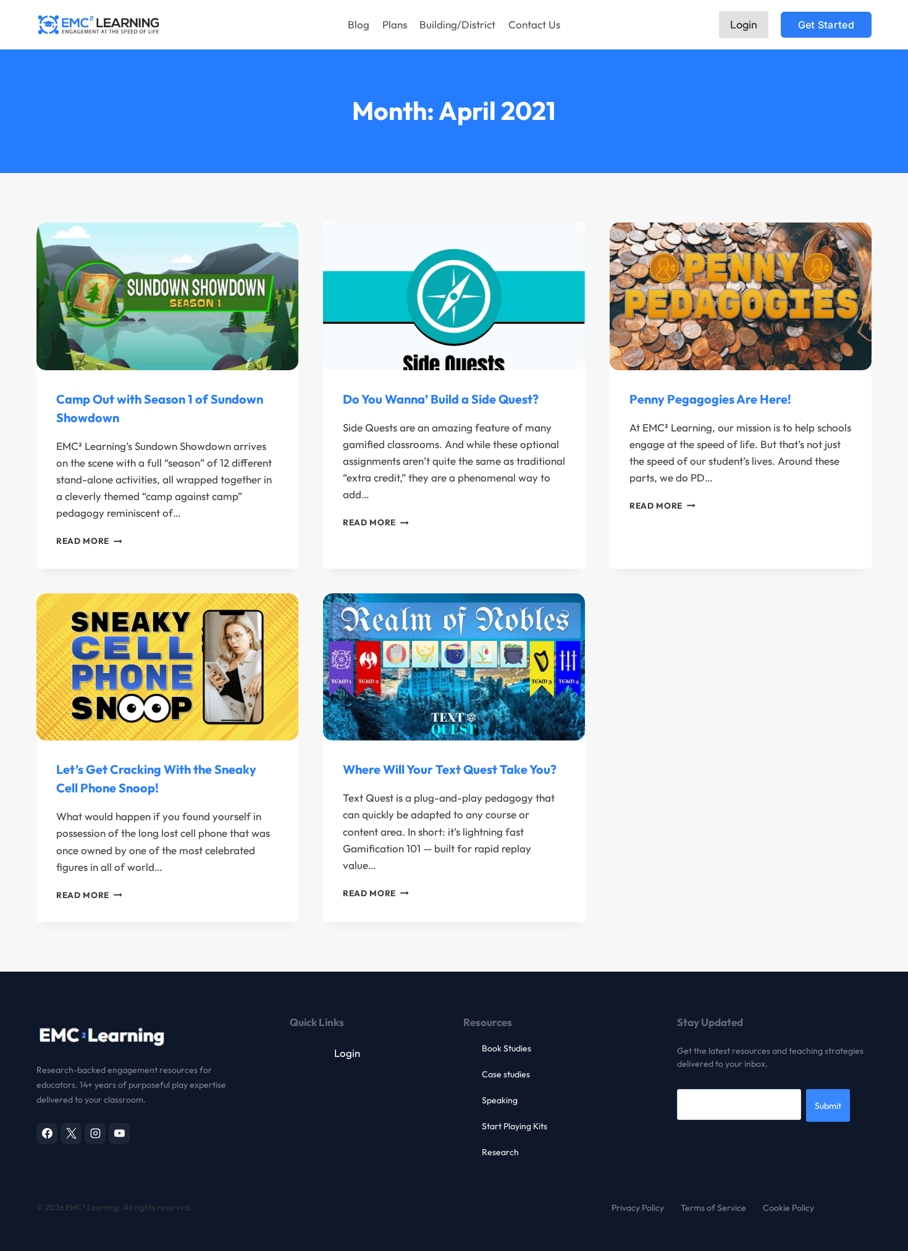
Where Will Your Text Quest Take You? (450, 769)
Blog (358, 24)
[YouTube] (119, 1133)
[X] (71, 1133)
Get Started (826, 25)
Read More (89, 540)
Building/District (457, 24)
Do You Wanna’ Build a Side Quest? (441, 399)
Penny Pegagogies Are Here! (710, 399)
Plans (394, 24)
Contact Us (534, 24)
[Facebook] (46, 1133)
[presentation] (167, 296)
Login (743, 24)
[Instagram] (95, 1133)
